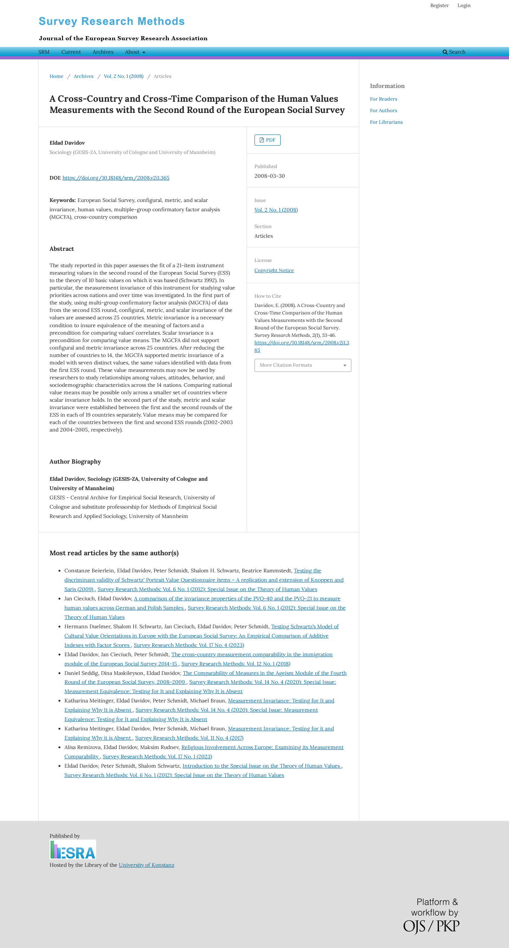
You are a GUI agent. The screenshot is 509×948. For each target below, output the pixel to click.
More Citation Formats (286, 365)
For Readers (383, 99)
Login (464, 5)
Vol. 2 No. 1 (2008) (123, 76)
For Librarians (386, 122)
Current (71, 51)
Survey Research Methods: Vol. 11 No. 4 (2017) (189, 737)
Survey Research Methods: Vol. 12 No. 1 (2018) (235, 663)
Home (56, 76)
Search (456, 51)
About (133, 51)
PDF (270, 140)
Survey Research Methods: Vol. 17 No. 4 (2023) (189, 645)
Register (439, 5)
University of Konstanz (146, 865)
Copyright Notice (274, 270)
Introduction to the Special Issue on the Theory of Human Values (262, 765)
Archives (103, 51)
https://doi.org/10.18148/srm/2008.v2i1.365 (116, 177)
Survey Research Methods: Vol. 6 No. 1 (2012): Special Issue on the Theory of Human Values (207, 589)
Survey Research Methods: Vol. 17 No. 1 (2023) (157, 756)
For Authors (383, 110)
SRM (44, 51)
